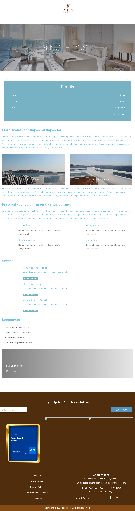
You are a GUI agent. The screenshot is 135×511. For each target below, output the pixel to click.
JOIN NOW (121, 409)
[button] (7, 78)
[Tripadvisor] (117, 497)
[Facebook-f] (110, 497)
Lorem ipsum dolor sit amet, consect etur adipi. (45, 272)
